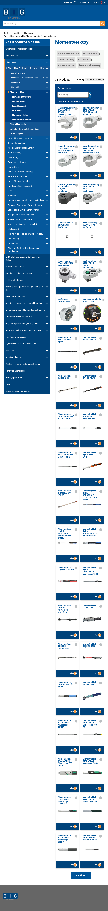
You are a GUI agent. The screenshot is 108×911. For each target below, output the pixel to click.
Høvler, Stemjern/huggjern (19, 181)
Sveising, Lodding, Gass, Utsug (19, 273)
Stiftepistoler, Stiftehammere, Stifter (23, 210)
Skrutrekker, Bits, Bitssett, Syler (21, 138)
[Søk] (102, 23)
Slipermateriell (12, 55)
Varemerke (75, 101)
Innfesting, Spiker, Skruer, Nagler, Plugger (23, 330)
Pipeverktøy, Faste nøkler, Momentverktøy (22, 36)
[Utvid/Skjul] (47, 49)
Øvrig (8, 384)
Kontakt (83, 2)
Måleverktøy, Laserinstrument (21, 219)
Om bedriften (67, 2)
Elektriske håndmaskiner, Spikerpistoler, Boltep (23, 258)
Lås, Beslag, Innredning (16, 337)
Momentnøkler (18, 101)
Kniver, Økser (13, 167)
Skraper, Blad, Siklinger (17, 176)
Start (6, 33)
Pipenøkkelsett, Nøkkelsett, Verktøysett (27, 78)
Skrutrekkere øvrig (18, 124)
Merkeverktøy (14, 229)
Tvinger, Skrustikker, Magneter (21, 215)
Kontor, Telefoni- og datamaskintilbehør (23, 364)
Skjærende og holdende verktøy (19, 49)
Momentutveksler (20, 115)
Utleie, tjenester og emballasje (18, 391)
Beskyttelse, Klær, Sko (15, 296)
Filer (10, 191)
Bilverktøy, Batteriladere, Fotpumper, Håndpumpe (23, 249)
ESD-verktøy (13, 157)
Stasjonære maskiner (15, 266)
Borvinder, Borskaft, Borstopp (21, 172)
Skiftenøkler (15, 87)
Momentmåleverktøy (21, 120)
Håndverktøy (30, 33)
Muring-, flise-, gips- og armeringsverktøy (25, 234)
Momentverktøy (50, 36)
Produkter (16, 33)
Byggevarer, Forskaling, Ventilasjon (21, 344)
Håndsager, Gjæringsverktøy (20, 186)
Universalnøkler (16, 134)
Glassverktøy (13, 238)
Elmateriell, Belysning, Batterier (19, 317)
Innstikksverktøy (19, 106)
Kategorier (62, 101)
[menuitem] (100, 2)
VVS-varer (10, 350)
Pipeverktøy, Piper (17, 73)
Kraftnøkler (17, 110)
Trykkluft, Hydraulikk (14, 280)
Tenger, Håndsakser (16, 143)
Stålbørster (13, 195)
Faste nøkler (15, 82)
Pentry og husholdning (15, 371)
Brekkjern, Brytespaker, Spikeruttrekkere (25, 205)
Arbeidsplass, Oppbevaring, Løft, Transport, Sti (24, 288)
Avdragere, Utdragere (17, 162)
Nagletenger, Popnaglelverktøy (21, 148)
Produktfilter (62, 88)
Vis (71, 137)
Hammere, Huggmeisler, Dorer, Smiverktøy (26, 200)
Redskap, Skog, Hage (15, 357)
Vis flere (81, 875)
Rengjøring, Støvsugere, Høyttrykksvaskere (24, 303)
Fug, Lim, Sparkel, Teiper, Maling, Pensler (23, 323)
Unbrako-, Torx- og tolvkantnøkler (24, 129)
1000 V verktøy (14, 152)
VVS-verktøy (13, 243)
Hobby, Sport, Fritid (14, 377)
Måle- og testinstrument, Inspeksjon (23, 224)
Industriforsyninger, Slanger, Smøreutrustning (25, 310)
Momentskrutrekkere (21, 97)
